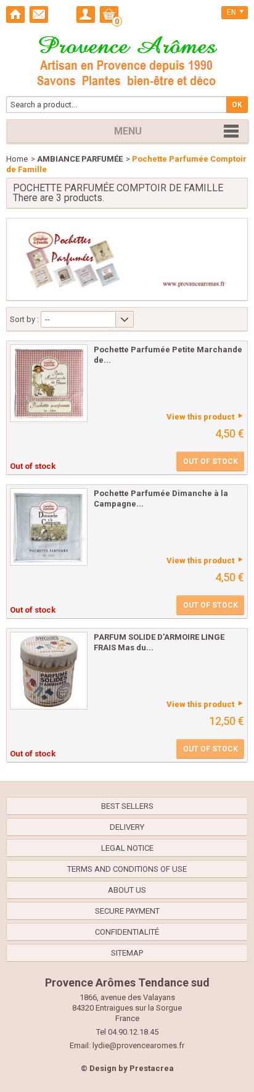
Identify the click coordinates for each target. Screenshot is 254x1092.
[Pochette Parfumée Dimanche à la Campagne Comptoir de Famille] (49, 527)
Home (17, 158)
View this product (200, 416)
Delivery (127, 827)
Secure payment (127, 911)
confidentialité (127, 932)
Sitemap (127, 953)
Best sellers (127, 806)
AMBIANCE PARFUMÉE (80, 158)
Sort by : (24, 319)
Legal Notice (127, 848)
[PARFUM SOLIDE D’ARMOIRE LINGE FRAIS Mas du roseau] (49, 670)
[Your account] (85, 14)
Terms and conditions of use (127, 869)
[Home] (15, 14)
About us (127, 890)
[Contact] (38, 14)
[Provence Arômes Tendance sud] (127, 59)
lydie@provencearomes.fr (138, 1045)
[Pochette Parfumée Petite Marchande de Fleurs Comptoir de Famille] (49, 383)
